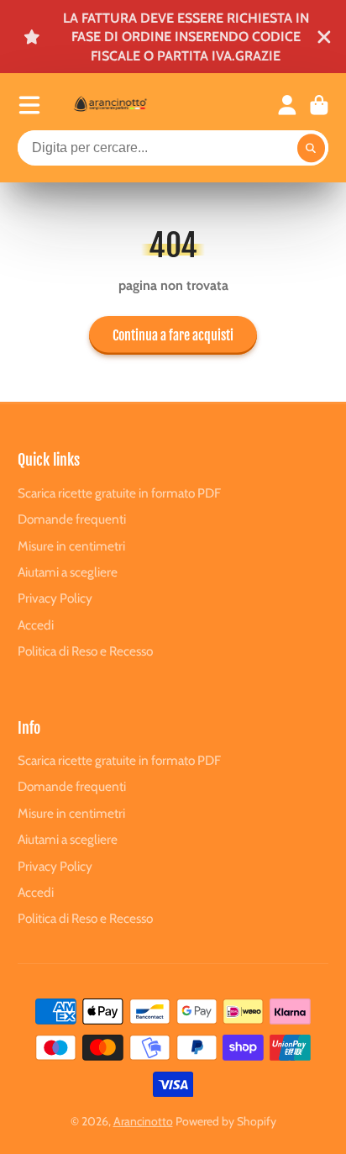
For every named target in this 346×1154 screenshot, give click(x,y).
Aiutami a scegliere (68, 572)
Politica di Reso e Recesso (85, 651)
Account (287, 105)
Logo (127, 105)
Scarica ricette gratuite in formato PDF (119, 493)
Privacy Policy (55, 598)
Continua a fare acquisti (173, 335)
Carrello (319, 105)
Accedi (36, 625)
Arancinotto (143, 1121)
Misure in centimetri (71, 546)
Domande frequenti (72, 519)
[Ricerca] (311, 148)
